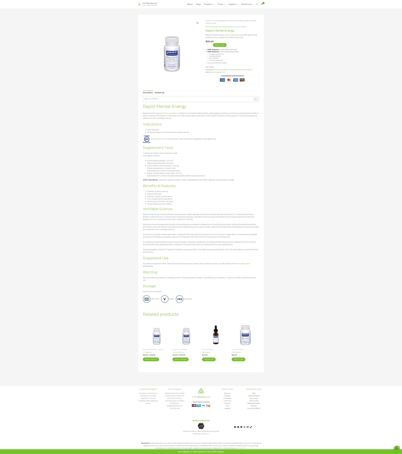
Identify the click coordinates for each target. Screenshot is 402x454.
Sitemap (254, 406)
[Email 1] (248, 427)
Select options (151, 359)
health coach (245, 264)
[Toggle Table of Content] (254, 99)
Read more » (242, 448)
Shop (220, 4)
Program (208, 4)
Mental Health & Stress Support (239, 20)
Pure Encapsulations (219, 20)
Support (232, 4)
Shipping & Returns (253, 403)
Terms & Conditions (253, 408)
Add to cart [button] (209, 359)
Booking (227, 396)
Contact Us (227, 401)
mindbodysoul (149, 3)
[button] (213, 4)
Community (227, 398)
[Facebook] (235, 427)
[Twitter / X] (244, 427)
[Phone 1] (251, 427)
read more (204, 434)
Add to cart (219, 45)
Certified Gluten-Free (159, 139)
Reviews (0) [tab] (159, 93)
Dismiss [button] (221, 452)
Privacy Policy (253, 401)
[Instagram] (238, 427)
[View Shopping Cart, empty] (262, 4)
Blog (198, 4)
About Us (227, 393)
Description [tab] (148, 93)
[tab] (201, 186)
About (190, 4)
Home (208, 20)
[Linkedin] (241, 427)
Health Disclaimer (254, 396)
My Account (246, 4)
